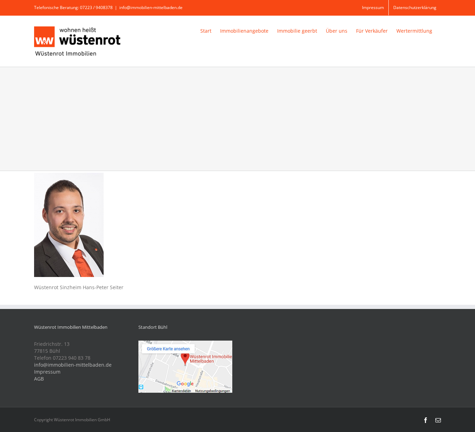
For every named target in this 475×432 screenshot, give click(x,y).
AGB (39, 378)
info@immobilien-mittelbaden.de (151, 7)
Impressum (47, 371)
